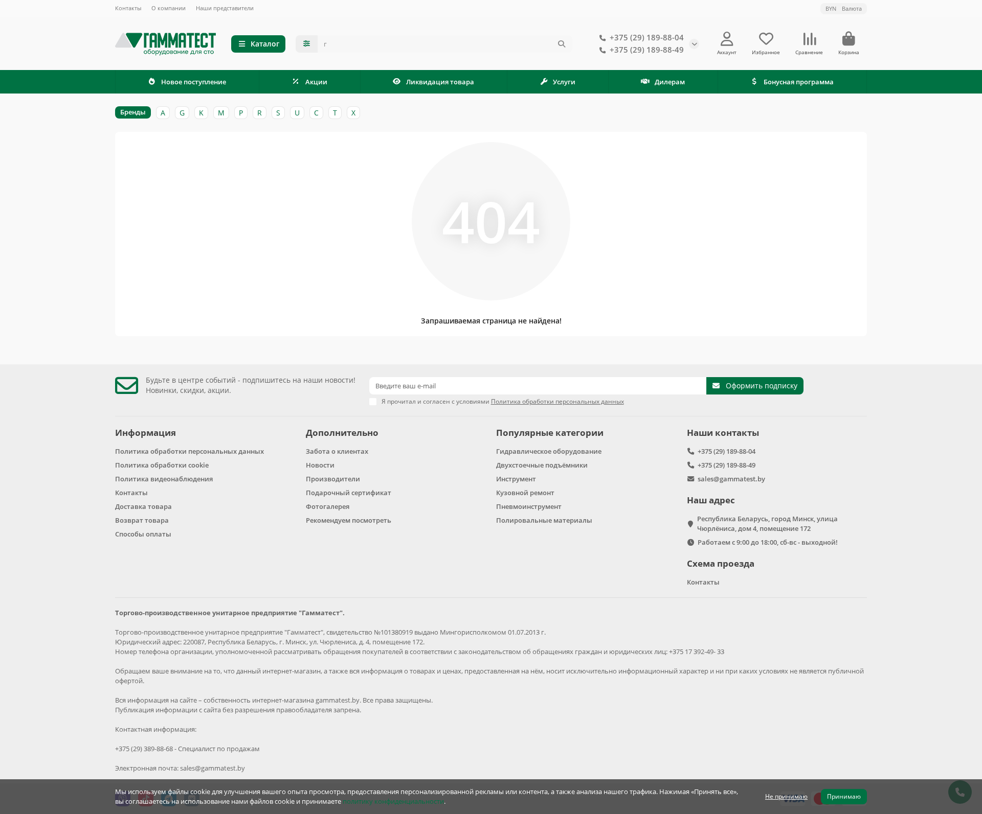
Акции (316, 81)
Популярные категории (550, 432)
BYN (843, 8)
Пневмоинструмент (529, 506)
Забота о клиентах (337, 451)
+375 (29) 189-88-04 (647, 37)
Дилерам (670, 81)
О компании (168, 8)
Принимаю (844, 796)
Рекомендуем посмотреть (348, 520)
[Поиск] (561, 44)
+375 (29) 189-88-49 (647, 49)
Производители (333, 478)
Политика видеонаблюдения (164, 478)
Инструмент (516, 478)
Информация (145, 432)
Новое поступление (193, 81)
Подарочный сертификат (348, 492)
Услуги (564, 81)
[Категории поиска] (307, 44)
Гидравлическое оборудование (548, 451)
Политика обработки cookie (162, 465)
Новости (320, 465)
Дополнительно (342, 432)
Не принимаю (786, 796)
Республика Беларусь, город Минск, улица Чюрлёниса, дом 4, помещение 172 (767, 523)
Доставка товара (143, 506)
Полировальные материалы (544, 520)
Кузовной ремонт (525, 492)
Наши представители (225, 8)
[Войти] (727, 39)
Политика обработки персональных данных (189, 451)
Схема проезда (720, 563)
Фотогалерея (327, 506)
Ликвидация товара (440, 81)
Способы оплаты (143, 534)
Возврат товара (142, 520)
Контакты (128, 8)
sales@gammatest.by (731, 478)
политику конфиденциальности (393, 801)
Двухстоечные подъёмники (542, 465)
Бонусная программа (799, 81)
